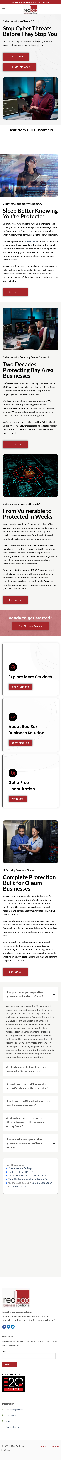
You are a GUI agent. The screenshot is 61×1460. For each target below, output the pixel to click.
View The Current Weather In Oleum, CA (28, 1179)
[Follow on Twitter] (8, 1327)
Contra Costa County (42, 1183)
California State (18, 1186)
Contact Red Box (13, 1427)
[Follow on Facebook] (4, 1327)
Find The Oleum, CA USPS (21, 1172)
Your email (7, 1351)
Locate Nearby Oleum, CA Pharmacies (27, 1175)
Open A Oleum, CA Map (20, 1168)
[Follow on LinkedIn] (13, 1327)
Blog (8, 1421)
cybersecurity (30, 241)
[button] (4, 9)
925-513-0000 (43, 2)
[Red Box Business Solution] (30, 9)
